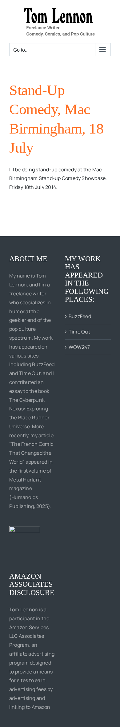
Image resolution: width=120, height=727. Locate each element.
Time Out (79, 331)
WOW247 (79, 347)
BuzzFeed (80, 316)
